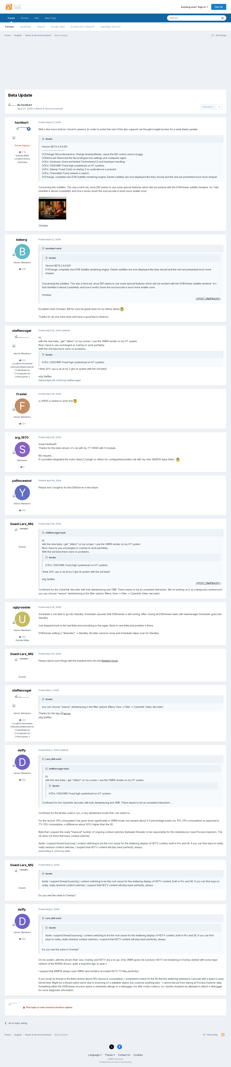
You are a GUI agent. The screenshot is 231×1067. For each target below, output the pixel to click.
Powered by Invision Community (115, 1062)
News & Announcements (49, 108)
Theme (109, 1054)
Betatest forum (110, 660)
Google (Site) (58, 26)
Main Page (50, 18)
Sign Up (219, 6)
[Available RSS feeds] (222, 1034)
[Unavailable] (52, 208)
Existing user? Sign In (194, 7)
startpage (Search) (110, 26)
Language (94, 1054)
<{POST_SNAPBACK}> (208, 298)
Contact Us (124, 1054)
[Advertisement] (115, 66)
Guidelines (25, 26)
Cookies (138, 1054)
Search (41, 26)
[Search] (222, 18)
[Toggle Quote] (43, 138)
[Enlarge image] (121, 309)
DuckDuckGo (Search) (82, 26)
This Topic (209, 18)
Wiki (36, 18)
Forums (9, 26)
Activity (24, 18)
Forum (11, 18)
